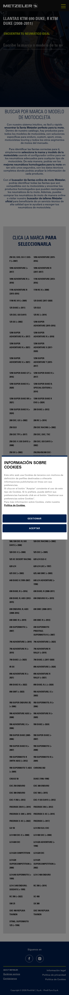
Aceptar (34, 528)
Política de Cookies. (14, 505)
